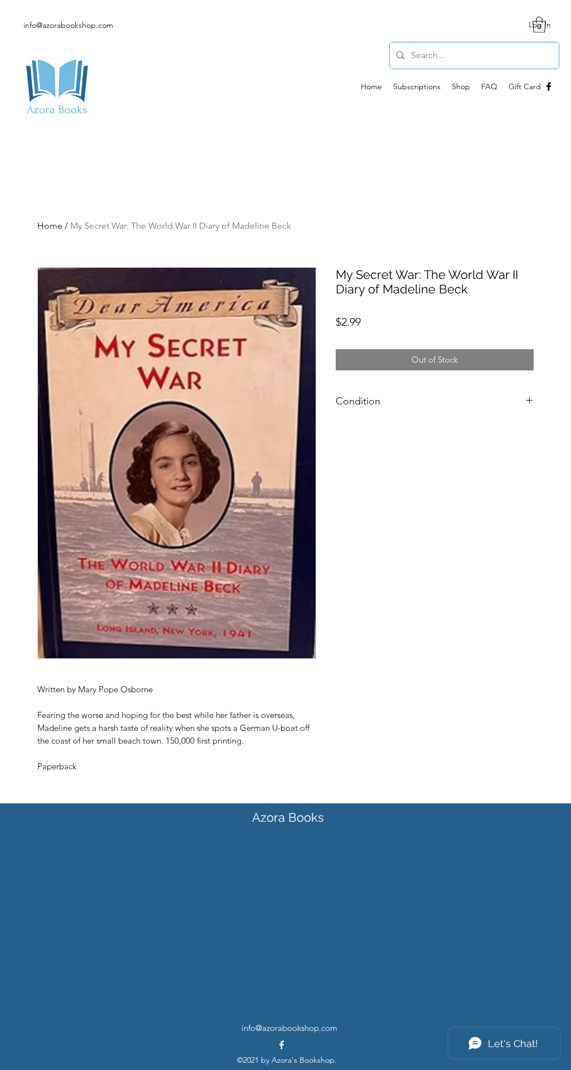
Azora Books (288, 817)
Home (49, 225)
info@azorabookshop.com (68, 25)
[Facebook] (548, 86)
